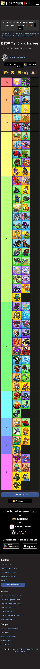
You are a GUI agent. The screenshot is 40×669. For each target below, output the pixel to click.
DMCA (22, 651)
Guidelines (5, 633)
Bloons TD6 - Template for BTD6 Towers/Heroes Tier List (22, 34)
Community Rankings (8, 572)
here (30, 25)
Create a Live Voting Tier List (11, 596)
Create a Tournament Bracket (11, 603)
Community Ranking (26, 65)
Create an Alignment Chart (10, 600)
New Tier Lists (6, 564)
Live (26, 3)
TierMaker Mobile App (8, 576)
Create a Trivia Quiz (8, 607)
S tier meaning (6, 640)
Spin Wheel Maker (7, 611)
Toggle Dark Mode (7, 619)
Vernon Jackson (17, 57)
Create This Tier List (13, 64)
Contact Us (5, 644)
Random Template (13, 584)
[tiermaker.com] (12, 3)
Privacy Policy (25, 649)
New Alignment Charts (9, 568)
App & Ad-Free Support (9, 636)
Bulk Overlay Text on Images (11, 615)
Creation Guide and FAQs (10, 629)
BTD (2, 34)
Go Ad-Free (5, 580)
